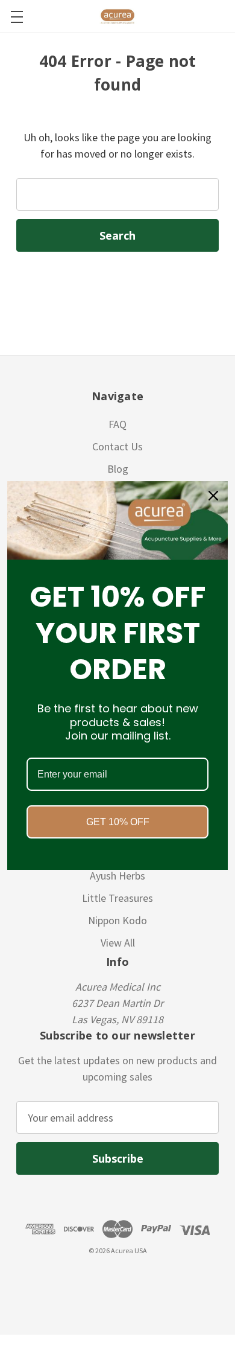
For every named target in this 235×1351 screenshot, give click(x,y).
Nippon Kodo (117, 920)
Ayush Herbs (117, 876)
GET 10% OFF (117, 822)
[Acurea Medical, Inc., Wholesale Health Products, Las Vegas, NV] (67, 1279)
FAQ (117, 424)
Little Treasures (117, 898)
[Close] (213, 495)
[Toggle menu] (16, 16)
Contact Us (117, 446)
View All (118, 943)
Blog (117, 469)
